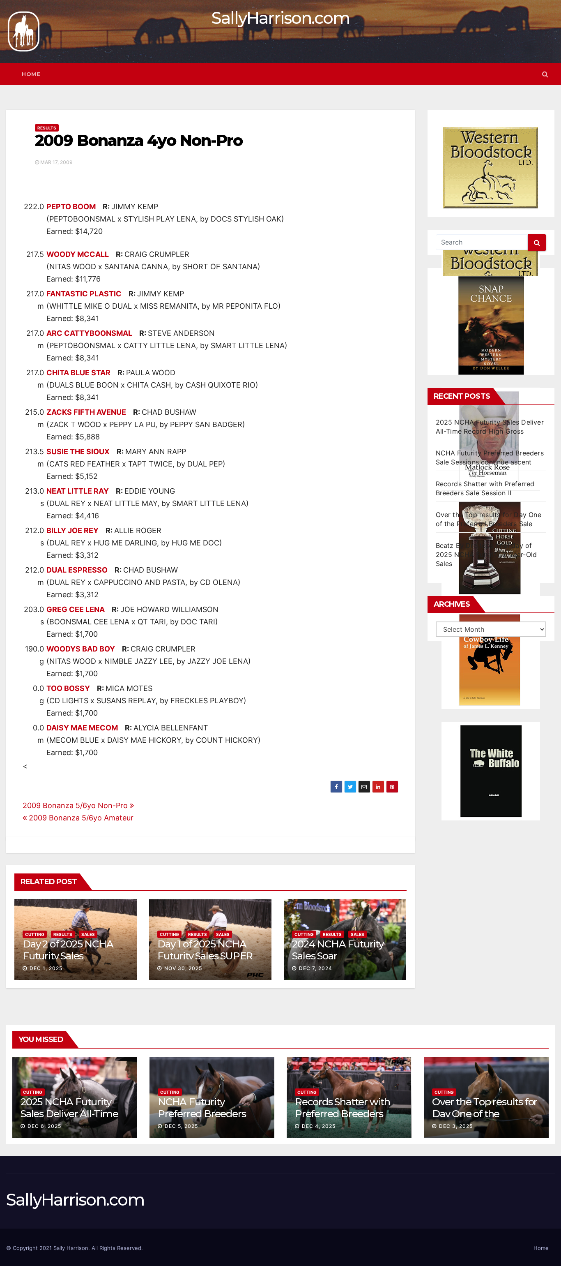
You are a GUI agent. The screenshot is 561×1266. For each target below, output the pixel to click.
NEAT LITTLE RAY (77, 491)
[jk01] (490, 659)
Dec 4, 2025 (319, 1126)
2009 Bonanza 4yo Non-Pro (138, 140)
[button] (545, 74)
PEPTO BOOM (71, 206)
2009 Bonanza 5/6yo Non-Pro (76, 805)
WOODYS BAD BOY (80, 649)
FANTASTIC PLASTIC (84, 293)
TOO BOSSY (68, 688)
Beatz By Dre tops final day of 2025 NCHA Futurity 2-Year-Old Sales (486, 554)
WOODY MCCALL (77, 254)
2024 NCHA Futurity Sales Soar (337, 950)
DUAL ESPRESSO (77, 570)
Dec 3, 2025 (456, 1126)
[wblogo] (490, 167)
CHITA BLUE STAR (78, 372)
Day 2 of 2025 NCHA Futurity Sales (68, 950)
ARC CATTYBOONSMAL (89, 333)
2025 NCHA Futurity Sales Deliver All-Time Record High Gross (69, 1114)
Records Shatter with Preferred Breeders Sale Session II (342, 1114)
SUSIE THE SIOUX (78, 451)
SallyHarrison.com (280, 18)
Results (46, 127)
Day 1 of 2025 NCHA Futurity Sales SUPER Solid (205, 956)
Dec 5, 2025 (181, 1126)
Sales (88, 934)
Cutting (34, 934)
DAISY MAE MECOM (82, 727)
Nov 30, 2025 (183, 968)
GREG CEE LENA (75, 609)
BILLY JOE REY (72, 530)
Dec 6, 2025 (44, 1126)
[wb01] (490, 771)
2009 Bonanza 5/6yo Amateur (80, 817)
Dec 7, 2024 (315, 968)
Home (31, 74)
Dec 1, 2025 (46, 968)
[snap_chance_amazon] (490, 325)
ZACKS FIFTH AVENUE (86, 412)
